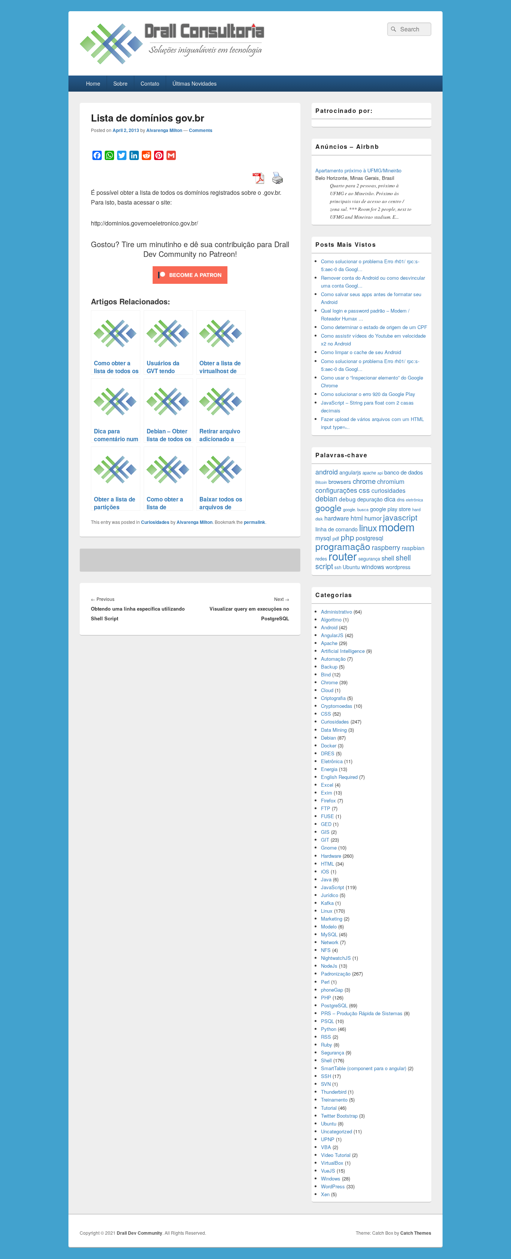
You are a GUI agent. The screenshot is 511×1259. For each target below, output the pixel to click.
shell (388, 557)
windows (372, 566)
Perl (325, 981)
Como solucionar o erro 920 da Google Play (368, 393)
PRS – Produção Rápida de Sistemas (362, 1013)
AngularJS (332, 635)
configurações (336, 490)
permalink (254, 522)
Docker (328, 745)
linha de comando (336, 529)
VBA (326, 1147)
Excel (327, 784)
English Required (339, 776)
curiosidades (388, 490)
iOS (325, 871)
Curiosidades (155, 522)
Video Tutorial (336, 1154)
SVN (326, 1083)
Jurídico (329, 895)
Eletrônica (332, 761)
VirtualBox (332, 1162)
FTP (325, 808)
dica (389, 498)
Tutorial (329, 1107)
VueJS (328, 1170)
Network (330, 942)
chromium (390, 481)
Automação (333, 658)
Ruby (326, 1044)
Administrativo (336, 611)
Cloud (327, 690)
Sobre (120, 83)
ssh (337, 567)
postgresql (369, 538)
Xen (325, 1194)
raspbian (413, 547)
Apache (329, 643)
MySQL (329, 934)
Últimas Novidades (194, 83)
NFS (326, 950)
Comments (200, 130)
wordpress (398, 567)
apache (369, 473)
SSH (326, 1076)
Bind (326, 674)
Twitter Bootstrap (339, 1115)
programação (342, 546)
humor (373, 517)
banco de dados (403, 472)
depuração (370, 499)
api (380, 473)
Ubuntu (351, 567)
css (364, 490)
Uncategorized (336, 1131)
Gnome (329, 847)
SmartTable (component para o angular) (363, 1068)
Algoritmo (331, 619)
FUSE (327, 816)
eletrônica (414, 500)
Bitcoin (321, 482)
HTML (327, 863)
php (347, 537)
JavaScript (332, 887)
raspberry (386, 547)
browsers (339, 481)
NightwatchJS (336, 957)
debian (326, 498)
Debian (328, 737)
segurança (369, 558)
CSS (326, 713)
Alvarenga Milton (164, 130)
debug (347, 499)
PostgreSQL (334, 1005)
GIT (325, 839)
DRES (327, 753)
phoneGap (332, 989)
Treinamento (334, 1099)
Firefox (328, 800)
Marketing (331, 918)
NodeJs (329, 965)
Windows (330, 1178)
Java (326, 879)
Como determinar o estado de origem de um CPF (374, 327)
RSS (326, 1036)
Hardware (331, 855)
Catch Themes (415, 1232)
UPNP (327, 1139)
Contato (150, 83)
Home (93, 83)
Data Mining (334, 729)
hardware (336, 518)
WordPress (333, 1186)
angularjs (350, 472)
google (328, 507)
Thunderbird (333, 1091)
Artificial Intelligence (343, 650)
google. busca (355, 509)
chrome (364, 481)
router (342, 556)
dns (400, 499)
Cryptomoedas (336, 705)
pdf (336, 538)
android (326, 471)
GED (326, 823)
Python (328, 1028)
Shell (326, 1060)
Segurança (332, 1052)
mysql (323, 538)
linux (368, 527)
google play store (390, 509)
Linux (327, 910)
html (357, 517)
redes (321, 558)
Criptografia (333, 697)
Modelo (329, 926)
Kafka (327, 902)
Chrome (329, 682)
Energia (329, 769)
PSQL (327, 1021)
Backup (329, 666)
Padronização (336, 973)
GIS (325, 831)
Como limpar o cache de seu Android (361, 352)
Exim (326, 792)
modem (396, 526)
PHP (326, 997)
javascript (400, 517)
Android (329, 627)
